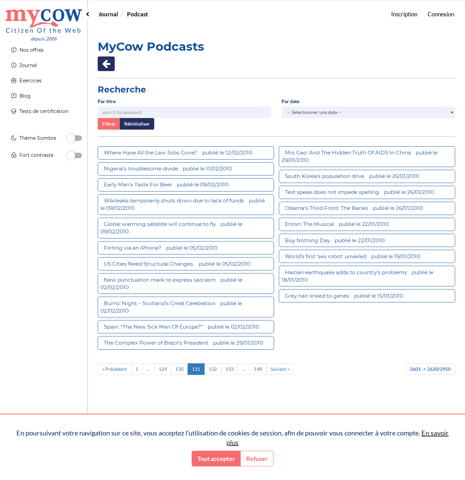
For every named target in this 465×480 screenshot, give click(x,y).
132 (213, 369)
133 (229, 369)
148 (258, 369)
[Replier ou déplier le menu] (87, 15)
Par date (290, 101)
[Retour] (106, 63)
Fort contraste (36, 155)
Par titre (106, 101)
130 (179, 369)
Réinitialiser (137, 124)
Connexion (441, 14)
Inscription (404, 14)
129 (163, 369)
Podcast (137, 14)
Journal (108, 14)
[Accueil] (43, 21)
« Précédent (114, 369)
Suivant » (280, 369)
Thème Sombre (37, 138)
